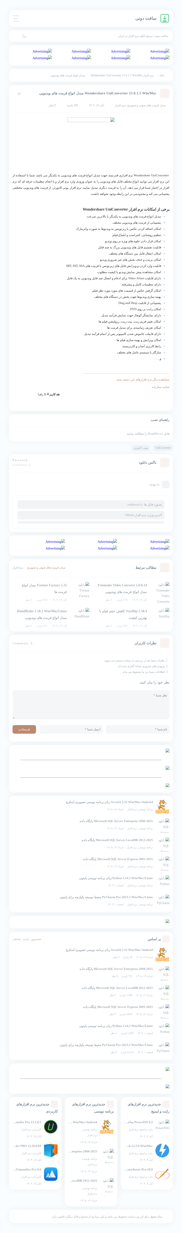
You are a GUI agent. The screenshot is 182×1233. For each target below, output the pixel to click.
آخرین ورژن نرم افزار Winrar (143, 515)
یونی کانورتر (141, 447)
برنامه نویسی (145, 809)
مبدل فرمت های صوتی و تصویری (146, 105)
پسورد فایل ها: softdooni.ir (144, 504)
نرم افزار (132, 809)
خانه (161, 75)
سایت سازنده (160, 387)
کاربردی (37, 1129)
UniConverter (163, 447)
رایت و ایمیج (146, 1129)
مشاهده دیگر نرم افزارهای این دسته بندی (142, 379)
